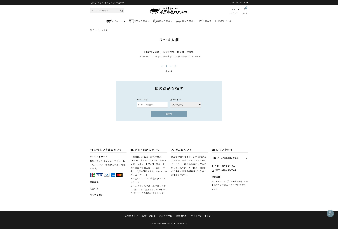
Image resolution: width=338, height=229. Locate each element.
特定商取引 (181, 215)
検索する (169, 114)
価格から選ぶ (163, 21)
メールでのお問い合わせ (226, 157)
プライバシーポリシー (202, 215)
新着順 (190, 51)
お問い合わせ (225, 21)
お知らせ (207, 21)
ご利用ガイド (131, 215)
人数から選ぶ (186, 21)
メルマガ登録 (165, 215)
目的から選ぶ (140, 21)
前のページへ (146, 56)
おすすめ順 (168, 51)
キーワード (142, 99)
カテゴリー (117, 21)
